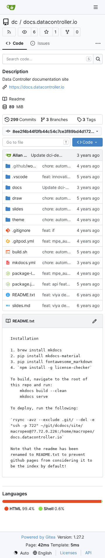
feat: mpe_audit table (62, 241)
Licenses (68, 552)
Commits (23, 119)
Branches (57, 119)
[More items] (98, 43)
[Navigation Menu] (96, 7)
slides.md (21, 305)
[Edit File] (94, 321)
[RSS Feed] (9, 32)
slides (17, 208)
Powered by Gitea (38, 536)
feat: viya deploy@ (60, 294)
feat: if (48, 230)
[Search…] (98, 59)
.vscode (19, 176)
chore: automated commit (66, 165)
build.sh (19, 251)
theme (18, 219)
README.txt (23, 294)
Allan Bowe (21, 155)
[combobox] (36, 142)
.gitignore (21, 230)
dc (14, 22)
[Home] (11, 7)
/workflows (24, 165)
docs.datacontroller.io (50, 22)
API (88, 552)
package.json (24, 283)
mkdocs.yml (23, 262)
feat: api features (58, 283)
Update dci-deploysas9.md (57, 155)
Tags (89, 119)
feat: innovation (57, 176)
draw (17, 198)
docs (17, 187)
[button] (24, 32)
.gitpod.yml (23, 241)
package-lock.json (24, 273)
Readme (17, 98)
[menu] (21, 552)
